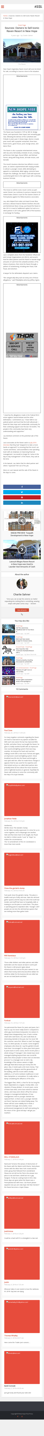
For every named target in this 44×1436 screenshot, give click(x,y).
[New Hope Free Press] (38, 6)
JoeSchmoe (8, 1231)
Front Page (22, 25)
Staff (28, 633)
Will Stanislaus (10, 955)
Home (5, 16)
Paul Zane (8, 730)
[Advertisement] (22, 91)
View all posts (22, 610)
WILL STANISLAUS (11, 1157)
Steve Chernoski (31, 654)
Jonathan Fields (10, 818)
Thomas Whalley (11, 1335)
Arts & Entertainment (22, 668)
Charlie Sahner (28, 35)
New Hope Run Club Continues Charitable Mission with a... (25, 650)
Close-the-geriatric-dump (14, 888)
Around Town (20, 647)
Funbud (7, 1020)
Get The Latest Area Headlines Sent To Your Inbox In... (25, 629)
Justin (6, 1282)
